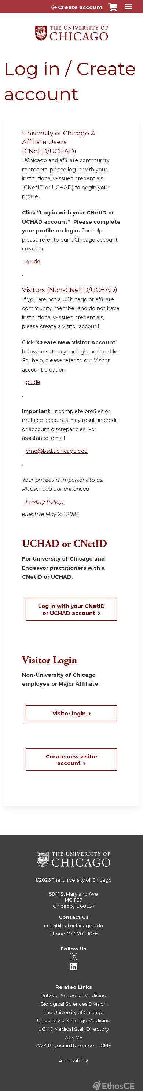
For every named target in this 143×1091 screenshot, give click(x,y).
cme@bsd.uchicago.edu (57, 451)
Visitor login (69, 713)
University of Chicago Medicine (73, 1020)
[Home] (71, 31)
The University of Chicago (82, 880)
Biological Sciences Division (73, 1004)
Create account (80, 7)
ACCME (73, 1037)
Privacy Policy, (44, 501)
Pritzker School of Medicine (73, 995)
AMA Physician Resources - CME (73, 1045)
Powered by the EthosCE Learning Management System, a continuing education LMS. (113, 1085)
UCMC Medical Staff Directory (73, 1029)
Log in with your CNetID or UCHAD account (71, 609)
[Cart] (112, 11)
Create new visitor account (72, 760)
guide (33, 261)
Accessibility (73, 1060)
